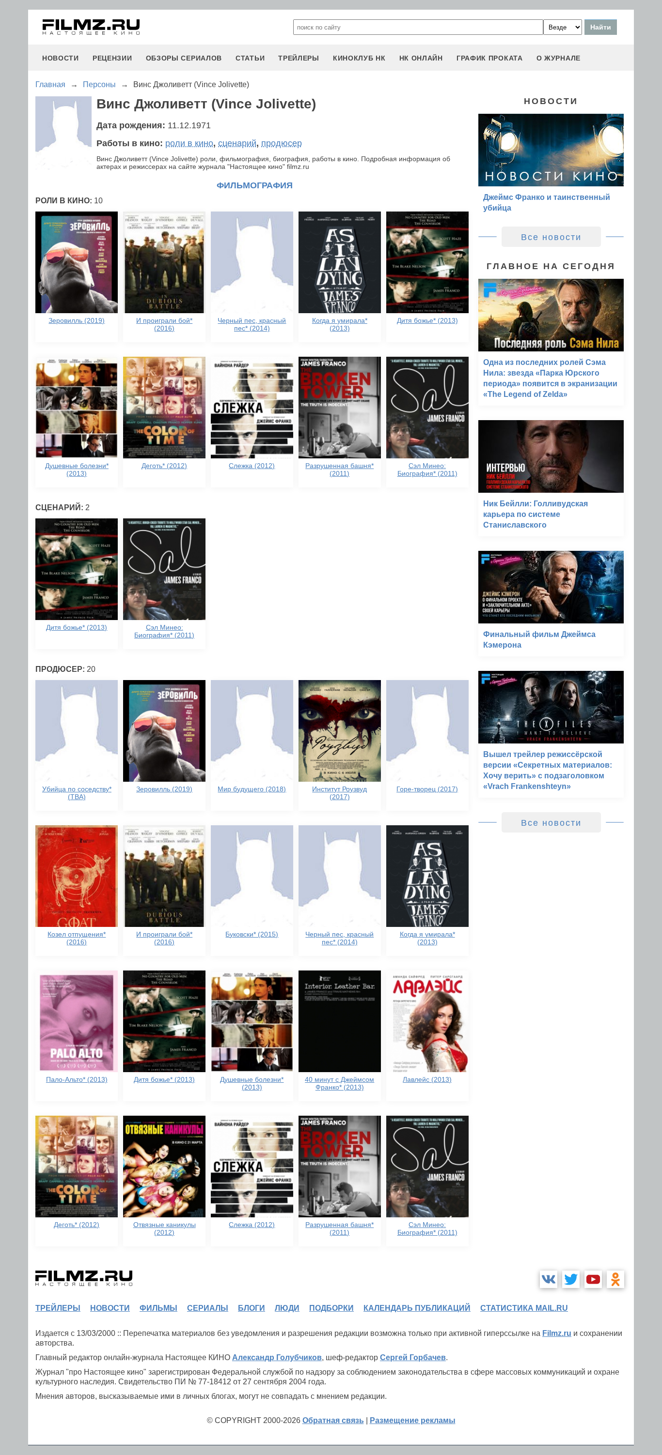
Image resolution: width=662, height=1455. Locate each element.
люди (287, 1308)
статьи (250, 58)
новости (60, 58)
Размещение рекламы (413, 1420)
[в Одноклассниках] (615, 1279)
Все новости (551, 237)
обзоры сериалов (184, 58)
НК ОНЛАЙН (421, 58)
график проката (490, 58)
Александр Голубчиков (277, 1357)
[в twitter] (571, 1279)
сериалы (207, 1308)
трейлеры (298, 58)
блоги (251, 1308)
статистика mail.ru (524, 1308)
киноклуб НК (359, 58)
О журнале (558, 58)
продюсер (281, 143)
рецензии (112, 58)
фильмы (158, 1308)
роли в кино (189, 143)
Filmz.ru (556, 1333)
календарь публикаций (417, 1308)
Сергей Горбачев (413, 1357)
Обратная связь (333, 1420)
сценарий (237, 143)
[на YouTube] (593, 1279)
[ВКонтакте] (548, 1279)
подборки (331, 1308)
